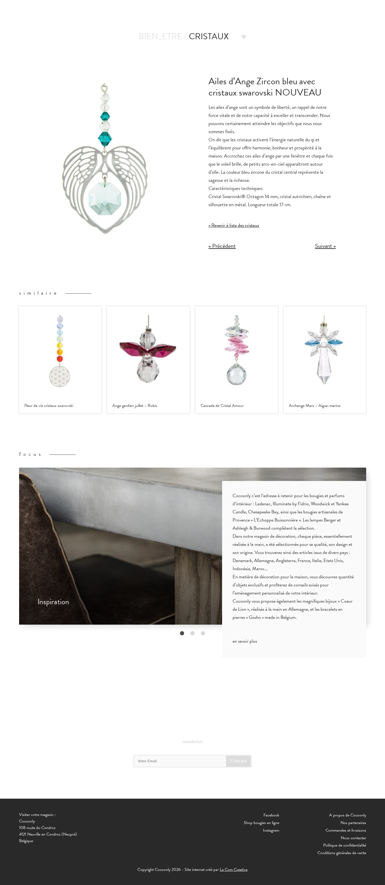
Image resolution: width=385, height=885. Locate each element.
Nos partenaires (353, 823)
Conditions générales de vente (341, 853)
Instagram (271, 830)
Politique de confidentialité (344, 845)
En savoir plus (245, 641)
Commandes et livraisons (346, 830)
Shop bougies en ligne (261, 823)
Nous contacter (353, 838)
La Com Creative (234, 869)
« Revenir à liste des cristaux (233, 225)
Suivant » (325, 246)
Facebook (271, 815)
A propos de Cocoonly (347, 815)
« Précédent (222, 246)
